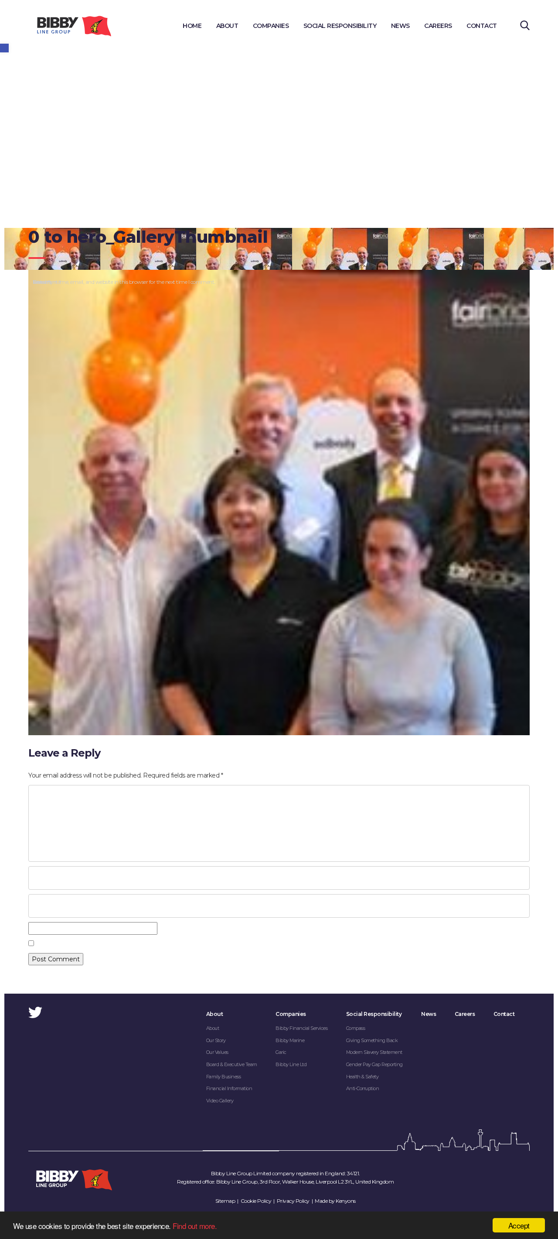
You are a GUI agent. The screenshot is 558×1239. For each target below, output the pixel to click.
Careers (438, 26)
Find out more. (195, 1225)
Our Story (216, 1040)
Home (192, 26)
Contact (481, 26)
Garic (281, 1052)
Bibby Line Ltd (291, 1064)
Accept (519, 1225)
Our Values (217, 1052)
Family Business (223, 1077)
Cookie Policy (256, 1201)
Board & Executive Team (231, 1064)
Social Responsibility (340, 26)
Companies (271, 26)
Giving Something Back (372, 1040)
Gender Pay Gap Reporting (374, 1064)
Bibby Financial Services (301, 1028)
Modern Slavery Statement (374, 1052)
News (400, 26)
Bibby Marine (290, 1040)
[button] (4, 48)
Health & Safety (362, 1077)
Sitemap (225, 1201)
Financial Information (229, 1088)
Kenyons (346, 1201)
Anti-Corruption (362, 1088)
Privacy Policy (293, 1201)
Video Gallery (220, 1101)
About (227, 26)
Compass (355, 1028)
